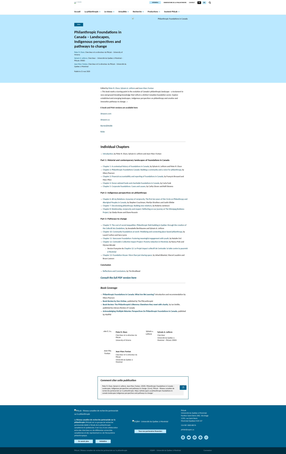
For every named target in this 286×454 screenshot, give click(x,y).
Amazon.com (106, 114)
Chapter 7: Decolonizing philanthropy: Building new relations (127, 206)
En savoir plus (83, 441)
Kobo (103, 132)
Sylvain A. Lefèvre (80, 58)
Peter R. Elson (79, 52)
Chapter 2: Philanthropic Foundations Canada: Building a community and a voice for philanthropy (142, 170)
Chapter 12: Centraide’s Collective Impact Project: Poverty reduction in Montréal (135, 242)
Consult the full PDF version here (118, 278)
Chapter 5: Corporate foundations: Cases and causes (124, 186)
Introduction (108, 154)
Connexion (208, 450)
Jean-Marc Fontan (80, 64)
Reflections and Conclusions (114, 271)
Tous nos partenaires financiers (150, 431)
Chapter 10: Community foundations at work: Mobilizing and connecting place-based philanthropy (142, 232)
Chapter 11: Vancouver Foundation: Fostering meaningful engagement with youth (136, 239)
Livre (78, 24)
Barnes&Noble (106, 126)
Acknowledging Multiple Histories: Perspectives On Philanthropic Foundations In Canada (140, 311)
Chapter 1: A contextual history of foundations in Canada (126, 166)
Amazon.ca (105, 120)
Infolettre (155, 2)
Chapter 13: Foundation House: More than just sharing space (127, 255)
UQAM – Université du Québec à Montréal (165, 450)
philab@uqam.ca (187, 430)
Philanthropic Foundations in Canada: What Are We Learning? (129, 295)
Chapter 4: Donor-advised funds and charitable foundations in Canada (131, 183)
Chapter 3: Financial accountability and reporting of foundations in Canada (133, 177)
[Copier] (183, 387)
